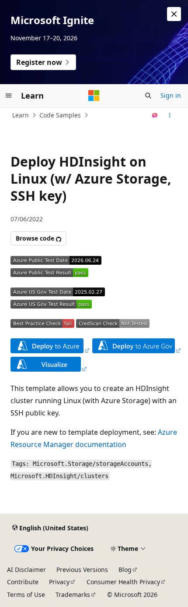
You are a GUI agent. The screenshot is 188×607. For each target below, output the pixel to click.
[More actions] (170, 115)
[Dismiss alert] (174, 14)
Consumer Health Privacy (123, 582)
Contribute (22, 582)
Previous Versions (82, 569)
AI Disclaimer (26, 569)
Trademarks (73, 594)
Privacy (59, 582)
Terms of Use (26, 594)
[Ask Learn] (155, 115)
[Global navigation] (8, 95)
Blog (125, 569)
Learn (20, 115)
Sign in (170, 95)
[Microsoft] (94, 95)
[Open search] (148, 95)
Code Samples (60, 115)
